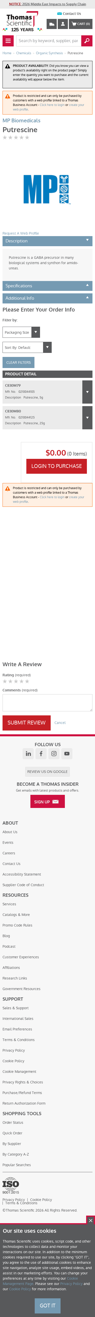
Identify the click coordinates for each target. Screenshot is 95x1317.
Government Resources (22, 988)
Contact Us (72, 13)
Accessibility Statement (22, 874)
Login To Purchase (56, 466)
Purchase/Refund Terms (22, 1092)
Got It (47, 1305)
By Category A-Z (16, 1154)
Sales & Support (16, 1008)
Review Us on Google (47, 771)
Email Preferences (17, 1029)
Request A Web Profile (21, 233)
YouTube (66, 753)
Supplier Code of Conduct (23, 884)
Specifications (19, 286)
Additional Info (20, 298)
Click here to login (52, 105)
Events (8, 842)
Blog (6, 935)
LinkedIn (28, 753)
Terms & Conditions (19, 1039)
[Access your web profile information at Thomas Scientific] (63, 24)
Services (9, 904)
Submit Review (27, 722)
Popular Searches (17, 1164)
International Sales (18, 1018)
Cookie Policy (13, 1060)
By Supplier (12, 1143)
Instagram (54, 753)
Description (17, 241)
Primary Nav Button (8, 40)
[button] (87, 392)
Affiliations (11, 967)
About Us (10, 831)
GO (86, 40)
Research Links (15, 978)
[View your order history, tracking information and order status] (52, 24)
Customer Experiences (21, 957)
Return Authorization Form (24, 1103)
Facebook (41, 753)
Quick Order (12, 1133)
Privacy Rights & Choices (23, 1082)
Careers (9, 853)
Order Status (13, 1122)
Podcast (9, 946)
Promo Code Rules (17, 925)
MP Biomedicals (22, 120)
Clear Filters (18, 362)
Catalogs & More (16, 914)
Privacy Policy (14, 1050)
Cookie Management (19, 1071)
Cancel (60, 722)
